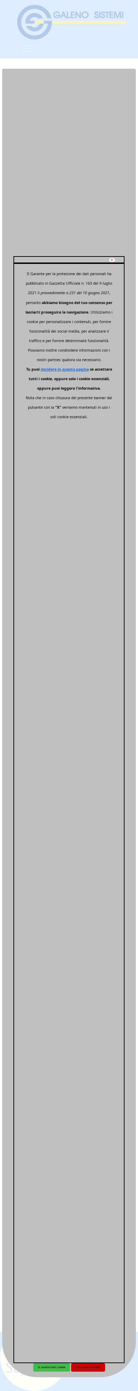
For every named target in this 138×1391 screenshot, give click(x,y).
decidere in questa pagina (65, 369)
